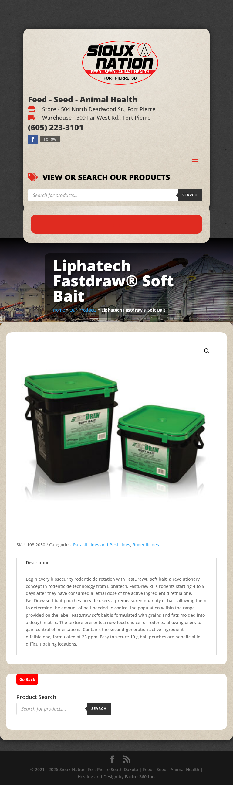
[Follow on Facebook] (33, 139)
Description (38, 562)
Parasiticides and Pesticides (101, 545)
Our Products (83, 310)
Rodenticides (146, 545)
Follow (50, 139)
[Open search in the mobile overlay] (115, 195)
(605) (37, 127)
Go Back (27, 679)
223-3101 (65, 127)
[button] (206, 351)
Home (59, 310)
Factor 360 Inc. (140, 777)
